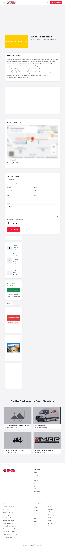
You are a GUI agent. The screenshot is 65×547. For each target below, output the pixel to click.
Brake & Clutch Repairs (8, 512)
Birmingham (36, 510)
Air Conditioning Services (9, 526)
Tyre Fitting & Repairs (8, 518)
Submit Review (13, 229)
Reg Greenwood (40, 425)
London (50, 526)
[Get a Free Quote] (13, 319)
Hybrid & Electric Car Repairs (10, 534)
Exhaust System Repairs (8, 520)
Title (8, 195)
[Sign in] (47, 2)
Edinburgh (50, 509)
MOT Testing (6, 509)
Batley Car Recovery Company (15, 450)
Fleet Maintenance (7, 537)
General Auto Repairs (8, 507)
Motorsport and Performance (44, 450)
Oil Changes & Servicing (9, 531)
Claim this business (13, 290)
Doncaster (36, 527)
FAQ (35, 489)
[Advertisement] (32, 21)
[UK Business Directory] (13, 347)
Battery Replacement (8, 523)
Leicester (50, 520)
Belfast (35, 507)
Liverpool (50, 523)
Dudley (50, 506)
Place (35, 195)
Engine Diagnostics (7, 515)
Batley (8, 452)
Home (35, 472)
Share (9, 303)
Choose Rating (10, 179)
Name (8, 187)
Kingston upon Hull (53, 515)
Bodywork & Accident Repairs (10, 529)
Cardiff (35, 521)
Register (35, 486)
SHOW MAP (32, 142)
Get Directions (16, 255)
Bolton (35, 513)
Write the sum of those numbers (15, 219)
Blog (35, 483)
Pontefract (39, 427)
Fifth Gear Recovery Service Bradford (17, 425)
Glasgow (50, 512)
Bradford (44, 39)
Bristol (35, 518)
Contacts (36, 480)
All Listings (36, 475)
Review (8, 203)
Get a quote (36, 478)
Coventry (36, 524)
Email (35, 187)
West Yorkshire (50, 39)
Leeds (49, 517)
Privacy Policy (37, 491)
